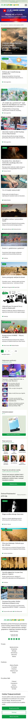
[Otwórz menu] (25, 5)
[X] (16, 639)
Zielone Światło (14, 665)
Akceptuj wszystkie (14, 708)
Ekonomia (14, 654)
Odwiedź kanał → (14, 20)
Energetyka (14, 649)
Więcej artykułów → (22, 494)
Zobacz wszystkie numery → (14, 434)
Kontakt (14, 689)
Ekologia (14, 651)
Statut (14, 672)
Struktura (14, 669)
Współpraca (14, 687)
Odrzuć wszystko (14, 716)
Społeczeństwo (14, 647)
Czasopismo (14, 683)
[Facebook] (9, 639)
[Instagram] (11, 639)
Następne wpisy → (6, 354)
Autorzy (14, 685)
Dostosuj (14, 712)
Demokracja (14, 652)
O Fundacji (14, 667)
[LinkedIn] (19, 639)
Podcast (14, 681)
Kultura (14, 656)
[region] (14, 706)
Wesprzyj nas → (14, 484)
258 (16, 351)
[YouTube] (14, 639)
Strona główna (4, 25)
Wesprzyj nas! (14, 670)
